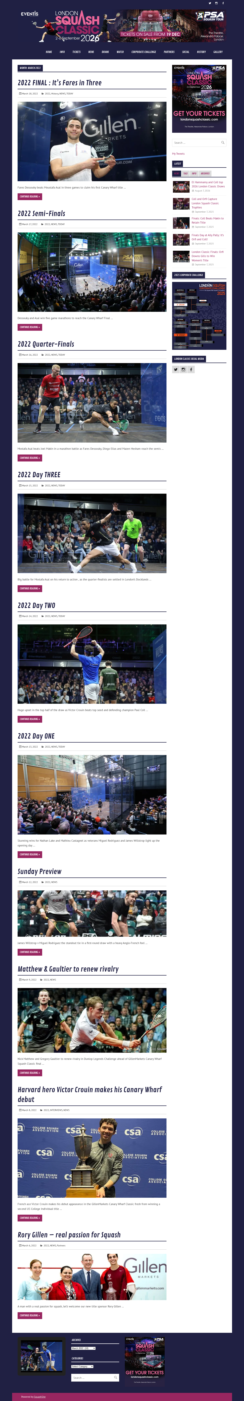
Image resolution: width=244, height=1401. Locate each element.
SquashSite (40, 1396)
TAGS (185, 173)
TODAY (69, 93)
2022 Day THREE (39, 475)
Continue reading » (30, 196)
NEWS (91, 52)
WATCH (120, 52)
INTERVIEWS (56, 1110)
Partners (61, 1245)
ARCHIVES (205, 173)
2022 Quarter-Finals (46, 344)
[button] (34, 1364)
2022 (47, 93)
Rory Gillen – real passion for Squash (69, 1235)
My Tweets (178, 153)
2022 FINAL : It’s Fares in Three (60, 83)
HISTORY (201, 52)
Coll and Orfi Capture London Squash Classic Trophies (205, 203)
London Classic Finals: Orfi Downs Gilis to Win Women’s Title (208, 256)
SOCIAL (185, 52)
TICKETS (77, 52)
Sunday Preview (39, 871)
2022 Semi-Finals (41, 213)
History (54, 93)
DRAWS (105, 52)
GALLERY (217, 52)
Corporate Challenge (143, 52)
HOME (49, 52)
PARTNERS (169, 52)
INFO (62, 52)
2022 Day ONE (36, 736)
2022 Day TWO (36, 605)
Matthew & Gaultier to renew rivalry (68, 969)
